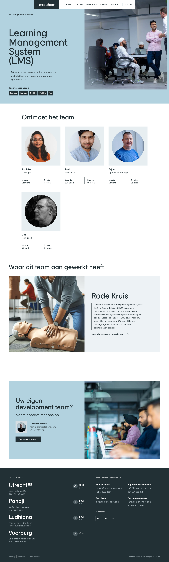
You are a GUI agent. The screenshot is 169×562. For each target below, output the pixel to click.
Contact (114, 5)
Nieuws (103, 5)
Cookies (21, 557)
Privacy (12, 557)
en (126, 4)
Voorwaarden (34, 557)
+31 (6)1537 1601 (38, 430)
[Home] (46, 4)
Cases (80, 5)
